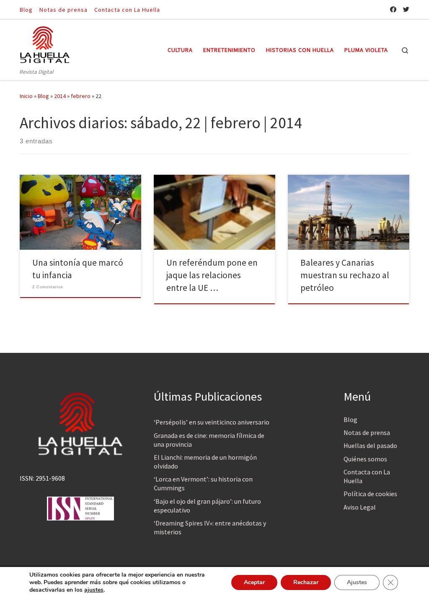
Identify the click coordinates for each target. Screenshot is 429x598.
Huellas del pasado (370, 445)
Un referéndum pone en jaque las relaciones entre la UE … (212, 275)
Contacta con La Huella (367, 476)
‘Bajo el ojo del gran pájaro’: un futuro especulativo (207, 505)
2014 (60, 96)
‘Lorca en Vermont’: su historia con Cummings (203, 483)
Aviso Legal (360, 507)
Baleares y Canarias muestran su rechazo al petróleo (344, 275)
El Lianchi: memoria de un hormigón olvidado (205, 461)
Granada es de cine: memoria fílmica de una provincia (209, 439)
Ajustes (357, 582)
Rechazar (305, 582)
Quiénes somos (365, 459)
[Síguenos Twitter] (406, 9)
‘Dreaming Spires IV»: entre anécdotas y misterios (210, 527)
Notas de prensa (367, 432)
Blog (43, 96)
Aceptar (254, 582)
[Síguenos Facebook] (393, 9)
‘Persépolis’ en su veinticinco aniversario (211, 422)
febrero (80, 96)
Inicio (26, 96)
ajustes (93, 590)
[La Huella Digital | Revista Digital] (45, 43)
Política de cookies (370, 493)
